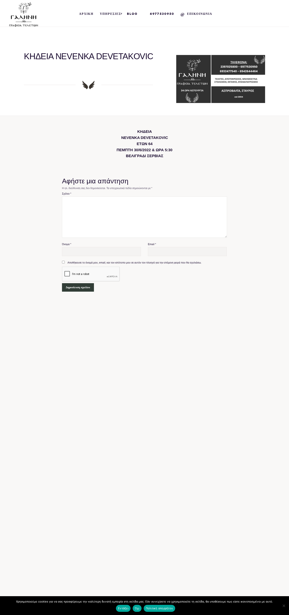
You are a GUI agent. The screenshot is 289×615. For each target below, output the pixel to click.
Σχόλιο (66, 193)
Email (152, 244)
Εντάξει (123, 608)
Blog (132, 14)
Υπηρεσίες (110, 14)
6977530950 (162, 14)
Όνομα (66, 244)
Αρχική (86, 14)
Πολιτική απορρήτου (159, 608)
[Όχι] (284, 606)
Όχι (137, 608)
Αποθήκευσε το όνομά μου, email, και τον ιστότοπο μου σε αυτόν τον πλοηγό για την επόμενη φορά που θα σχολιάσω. (134, 262)
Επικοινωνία (199, 14)
